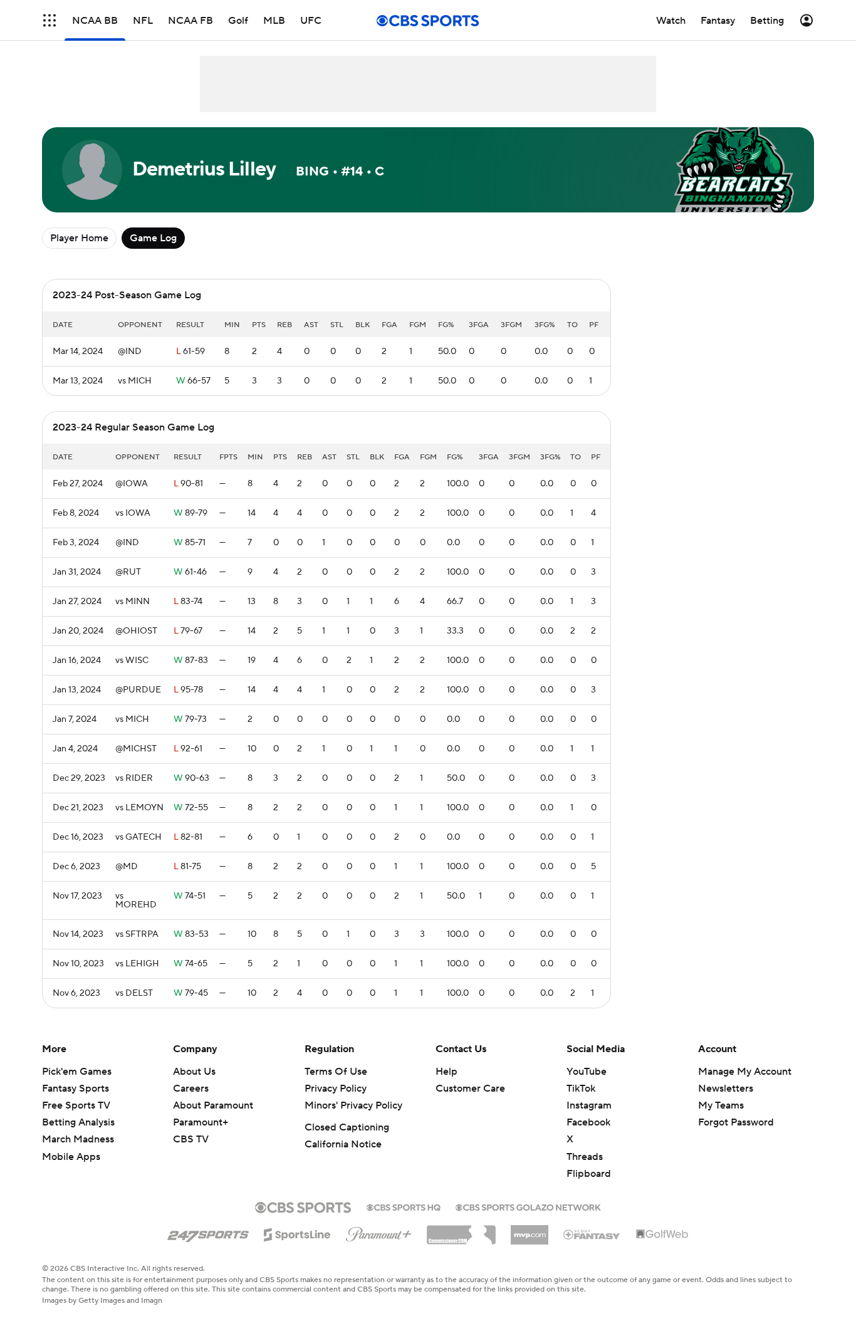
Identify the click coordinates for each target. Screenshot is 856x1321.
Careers (191, 1088)
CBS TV (191, 1139)
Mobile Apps (71, 1157)
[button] (49, 20)
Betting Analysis (78, 1122)
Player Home (79, 238)
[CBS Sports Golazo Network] (528, 1206)
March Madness (78, 1139)
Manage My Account (744, 1071)
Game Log (153, 238)
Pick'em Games (77, 1071)
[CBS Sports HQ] (404, 1206)
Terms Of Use (336, 1071)
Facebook (588, 1122)
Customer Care (470, 1088)
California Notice (343, 1144)
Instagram (589, 1105)
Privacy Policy (336, 1088)
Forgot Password (736, 1122)
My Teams (721, 1105)
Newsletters (725, 1088)
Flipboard (588, 1173)
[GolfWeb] (662, 1234)
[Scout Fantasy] (592, 1234)
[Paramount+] (379, 1232)
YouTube (586, 1071)
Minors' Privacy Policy (353, 1105)
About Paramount (213, 1105)
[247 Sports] (208, 1232)
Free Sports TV (76, 1105)
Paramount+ (200, 1122)
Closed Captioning (347, 1127)
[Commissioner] (461, 1230)
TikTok (580, 1088)
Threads (584, 1157)
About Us (194, 1071)
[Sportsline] (297, 1232)
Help (446, 1071)
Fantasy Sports (75, 1088)
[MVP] (529, 1230)
